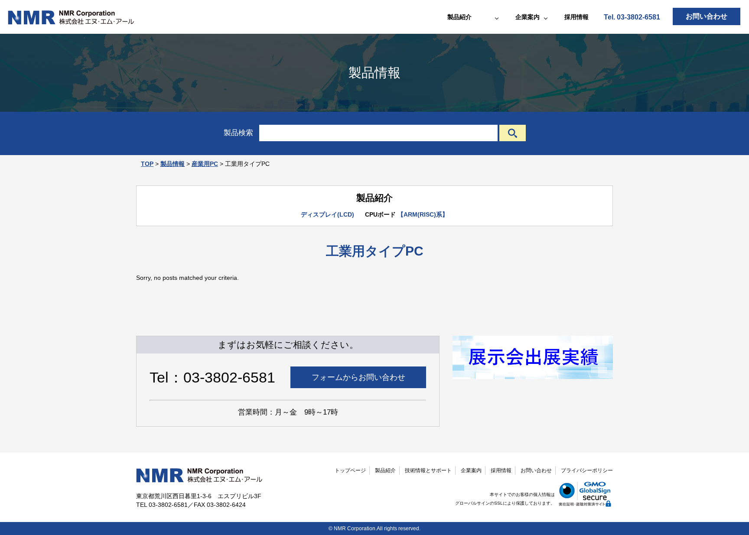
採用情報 (576, 16)
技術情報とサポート (428, 470)
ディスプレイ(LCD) (327, 214)
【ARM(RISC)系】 (422, 214)
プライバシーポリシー (587, 470)
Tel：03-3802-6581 (212, 377)
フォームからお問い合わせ (358, 377)
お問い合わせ (706, 16)
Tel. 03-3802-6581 (632, 17)
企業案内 (471, 470)
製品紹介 (385, 470)
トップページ (350, 470)
